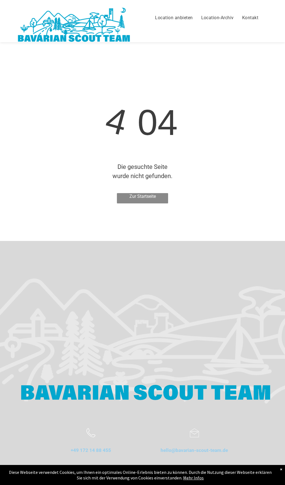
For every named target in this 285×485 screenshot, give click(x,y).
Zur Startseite (142, 196)
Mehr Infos (193, 478)
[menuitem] (174, 18)
